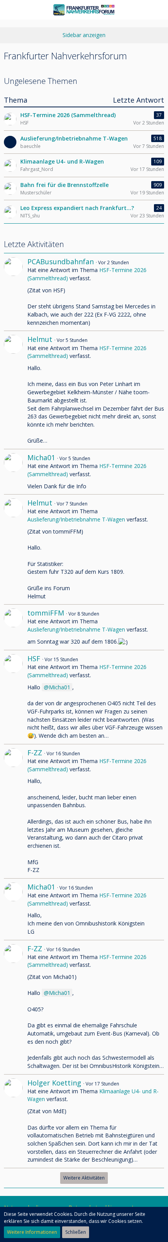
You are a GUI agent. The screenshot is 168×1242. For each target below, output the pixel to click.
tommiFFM (45, 612)
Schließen (75, 1232)
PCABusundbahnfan (60, 261)
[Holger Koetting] (13, 1121)
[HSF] (13, 697)
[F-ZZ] (13, 811)
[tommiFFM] (13, 627)
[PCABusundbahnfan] (13, 292)
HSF (33, 658)
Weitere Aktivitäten (84, 1177)
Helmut (39, 339)
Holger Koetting (54, 1082)
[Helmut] (13, 390)
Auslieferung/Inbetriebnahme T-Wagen (76, 519)
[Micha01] (13, 471)
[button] (10, 10)
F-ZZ (34, 752)
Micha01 (41, 457)
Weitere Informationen (32, 1232)
